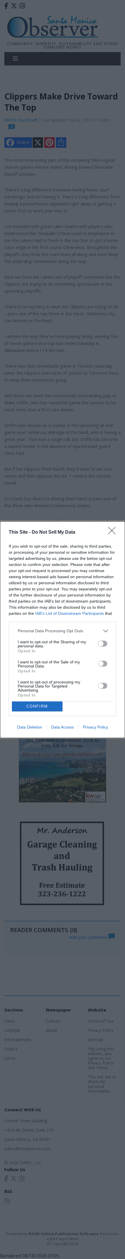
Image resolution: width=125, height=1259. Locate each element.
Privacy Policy (95, 727)
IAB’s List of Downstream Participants (69, 613)
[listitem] (62, 631)
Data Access (62, 727)
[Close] (113, 532)
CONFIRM (37, 706)
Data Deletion (29, 727)
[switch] (102, 644)
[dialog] (62, 629)
